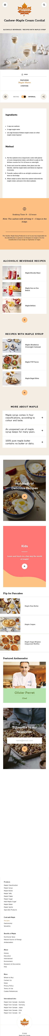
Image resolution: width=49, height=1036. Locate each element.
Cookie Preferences (11, 991)
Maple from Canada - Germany (14, 1005)
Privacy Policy (8, 986)
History (6, 953)
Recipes (7, 920)
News (6, 983)
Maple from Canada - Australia (14, 1002)
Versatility (7, 926)
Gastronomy (8, 923)
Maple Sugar (8, 899)
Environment (8, 961)
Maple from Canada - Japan (13, 1007)
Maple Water (24, 82)
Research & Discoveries (12, 964)
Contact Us (8, 980)
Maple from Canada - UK (12, 1013)
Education (7, 956)
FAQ (5, 967)
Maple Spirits (8, 907)
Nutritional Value (9, 937)
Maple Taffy (8, 893)
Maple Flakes (8, 896)
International (8, 958)
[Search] (44, 4)
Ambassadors (8, 942)
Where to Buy (8, 977)
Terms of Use (8, 988)
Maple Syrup (8, 888)
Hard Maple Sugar (10, 901)
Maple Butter (8, 890)
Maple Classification (11, 885)
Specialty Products (10, 910)
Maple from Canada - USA (13, 1010)
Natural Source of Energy (12, 939)
